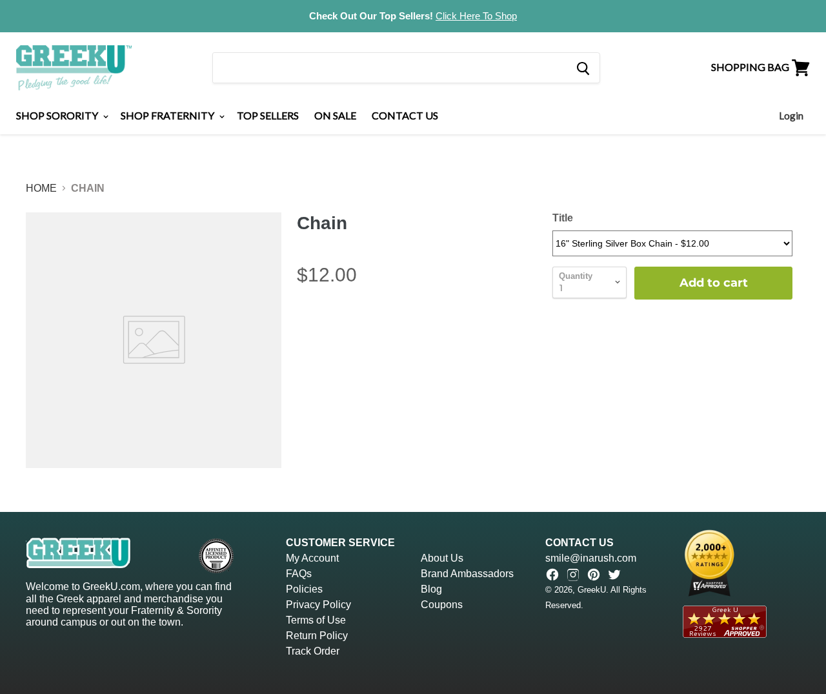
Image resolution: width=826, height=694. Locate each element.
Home (41, 188)
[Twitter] (614, 574)
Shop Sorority (58, 115)
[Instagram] (573, 574)
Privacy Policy (318, 604)
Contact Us (405, 115)
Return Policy (317, 635)
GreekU (592, 590)
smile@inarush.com (590, 558)
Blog (431, 589)
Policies (304, 589)
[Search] (582, 68)
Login (791, 115)
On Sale (335, 115)
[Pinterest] (594, 574)
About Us (442, 558)
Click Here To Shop (476, 15)
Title (562, 217)
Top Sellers (268, 115)
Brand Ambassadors (467, 573)
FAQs (299, 573)
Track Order (312, 651)
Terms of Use (316, 620)
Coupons (442, 604)
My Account (312, 558)
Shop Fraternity (168, 115)
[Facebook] (552, 574)
